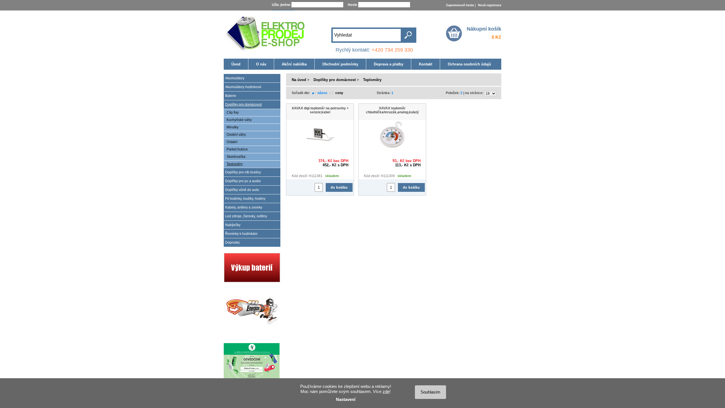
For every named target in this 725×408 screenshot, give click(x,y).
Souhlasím (430, 392)
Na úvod (299, 80)
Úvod (235, 64)
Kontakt (425, 64)
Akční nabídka (294, 64)
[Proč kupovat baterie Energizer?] (252, 334)
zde (386, 391)
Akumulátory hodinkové (243, 87)
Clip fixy (233, 112)
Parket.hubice (237, 149)
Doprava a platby (388, 64)
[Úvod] (266, 31)
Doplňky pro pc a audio (243, 181)
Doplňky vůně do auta (242, 190)
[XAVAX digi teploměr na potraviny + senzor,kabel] (320, 148)
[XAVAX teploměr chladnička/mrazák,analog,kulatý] (392, 148)
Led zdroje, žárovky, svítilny (246, 216)
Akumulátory (234, 78)
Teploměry (235, 164)
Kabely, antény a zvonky (243, 207)
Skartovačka (236, 157)
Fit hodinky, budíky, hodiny (245, 199)
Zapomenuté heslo (460, 5)
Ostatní (232, 142)
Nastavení (345, 399)
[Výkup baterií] (252, 281)
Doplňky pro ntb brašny (243, 172)
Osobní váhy (236, 135)
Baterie (230, 96)
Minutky (232, 127)
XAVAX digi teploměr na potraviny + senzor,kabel (320, 110)
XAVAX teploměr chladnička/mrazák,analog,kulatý (392, 110)
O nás (261, 64)
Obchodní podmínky (340, 64)
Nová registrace (489, 5)
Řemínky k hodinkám (241, 234)
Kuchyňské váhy (239, 120)
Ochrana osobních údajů (469, 64)
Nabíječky (232, 225)
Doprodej (232, 243)
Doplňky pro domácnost (243, 105)
